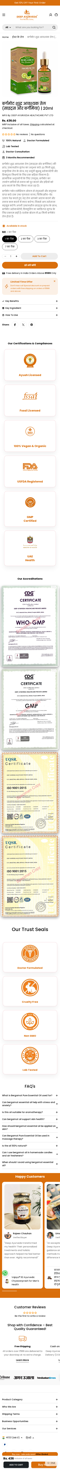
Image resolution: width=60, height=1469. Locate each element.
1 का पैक (9, 238)
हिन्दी (28, 1438)
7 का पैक (10, 246)
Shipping (34, 124)
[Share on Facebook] (15, 324)
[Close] (54, 281)
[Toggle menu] (3, 14)
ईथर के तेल (18, 37)
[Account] (50, 14)
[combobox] (30, 27)
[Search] (54, 27)
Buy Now (44, 1465)
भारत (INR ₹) (13, 1437)
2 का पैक (25, 238)
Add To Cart (16, 1464)
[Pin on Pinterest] (31, 324)
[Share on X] (23, 324)
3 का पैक (42, 238)
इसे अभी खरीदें (30, 265)
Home (5, 37)
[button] (9, 134)
